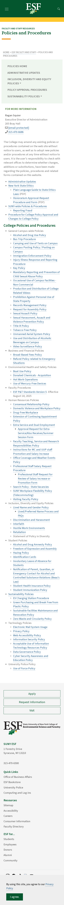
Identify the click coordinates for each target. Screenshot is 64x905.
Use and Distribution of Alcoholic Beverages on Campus (32, 340)
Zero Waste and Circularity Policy (32, 619)
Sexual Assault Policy (25, 313)
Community (10, 860)
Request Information (32, 702)
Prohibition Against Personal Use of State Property (33, 299)
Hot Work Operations (25, 379)
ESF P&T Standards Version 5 (30, 392)
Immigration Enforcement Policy (32, 256)
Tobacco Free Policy (25, 330)
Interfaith (18, 524)
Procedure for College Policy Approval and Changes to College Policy (33, 217)
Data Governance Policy (27, 652)
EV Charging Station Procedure (31, 598)
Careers (8, 816)
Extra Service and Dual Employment (34, 425)
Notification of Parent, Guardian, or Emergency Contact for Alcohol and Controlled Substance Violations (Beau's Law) (36, 575)
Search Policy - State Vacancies (31, 487)
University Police (13, 787)
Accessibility (11, 811)
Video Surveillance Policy (27, 346)
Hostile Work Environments (29, 528)
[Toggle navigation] (7, 8)
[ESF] (33, 8)
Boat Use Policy (22, 371)
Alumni (8, 855)
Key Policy (19, 268)
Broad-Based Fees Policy (27, 355)
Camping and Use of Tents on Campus (35, 243)
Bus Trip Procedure (24, 239)
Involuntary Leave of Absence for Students (32, 563)
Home (6, 52)
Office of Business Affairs (18, 777)
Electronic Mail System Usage (30, 627)
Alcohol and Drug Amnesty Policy (32, 544)
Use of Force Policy (24, 668)
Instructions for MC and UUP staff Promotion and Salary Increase (32, 452)
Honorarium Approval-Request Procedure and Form (31, 200)
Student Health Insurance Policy (32, 586)
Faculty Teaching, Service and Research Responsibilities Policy (36, 443)
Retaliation (19, 532)
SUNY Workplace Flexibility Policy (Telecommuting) (32, 493)
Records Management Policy (29, 305)
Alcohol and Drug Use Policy (29, 235)
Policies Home (17, 66)
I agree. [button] (14, 897)
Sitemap (8, 805)
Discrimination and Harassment (31, 520)
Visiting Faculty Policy (25, 499)
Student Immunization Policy (30, 590)
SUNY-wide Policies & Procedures (27, 206)
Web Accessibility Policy (27, 635)
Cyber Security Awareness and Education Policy (30, 658)
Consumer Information (17, 821)
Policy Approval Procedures (27, 90)
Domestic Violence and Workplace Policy (36, 408)
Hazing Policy (21, 553)
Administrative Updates (23, 73)
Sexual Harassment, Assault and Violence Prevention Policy (31, 320)
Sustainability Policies (21, 594)
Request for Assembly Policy (29, 309)
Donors (8, 850)
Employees (10, 844)
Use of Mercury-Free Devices (29, 383)
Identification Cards (24, 557)
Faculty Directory (14, 826)
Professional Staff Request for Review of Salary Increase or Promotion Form (35, 478)
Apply (32, 694)
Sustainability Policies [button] (23, 96)
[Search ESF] (58, 9)
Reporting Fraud (22, 210)
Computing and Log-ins (17, 793)
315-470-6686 (16, 132)
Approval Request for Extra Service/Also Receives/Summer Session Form (35, 433)
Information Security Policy (29, 639)
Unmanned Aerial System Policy (31, 334)
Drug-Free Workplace (25, 412)
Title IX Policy (21, 326)
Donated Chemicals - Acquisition (32, 375)
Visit (32, 710)
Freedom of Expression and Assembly (35, 549)
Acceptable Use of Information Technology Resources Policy (31, 646)
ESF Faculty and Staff (24, 52)
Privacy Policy (21, 631)
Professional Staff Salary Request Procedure (32, 468)
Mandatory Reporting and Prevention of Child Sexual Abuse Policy (36, 274)
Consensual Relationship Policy (31, 404)
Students (9, 839)
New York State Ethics (21, 186)
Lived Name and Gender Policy (31, 507)
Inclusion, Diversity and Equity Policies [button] (29, 81)
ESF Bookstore (12, 782)
